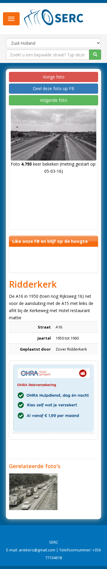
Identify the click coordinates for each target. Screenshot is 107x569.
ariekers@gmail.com (37, 550)
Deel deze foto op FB (53, 88)
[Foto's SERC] (54, 18)
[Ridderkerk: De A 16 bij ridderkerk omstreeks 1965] (33, 491)
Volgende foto (53, 100)
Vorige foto (53, 77)
